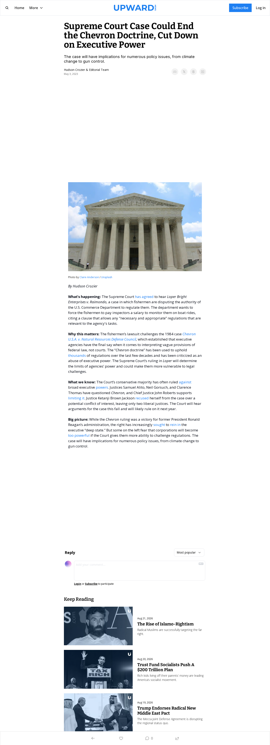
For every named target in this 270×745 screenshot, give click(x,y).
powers (102, 387)
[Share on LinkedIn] (202, 71)
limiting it (76, 398)
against (185, 382)
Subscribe (91, 584)
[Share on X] (184, 71)
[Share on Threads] (193, 71)
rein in (175, 424)
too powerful (79, 435)
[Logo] (135, 8)
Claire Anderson (89, 277)
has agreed (144, 296)
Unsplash (106, 277)
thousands (77, 355)
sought (159, 424)
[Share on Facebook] (174, 71)
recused (142, 398)
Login (77, 584)
